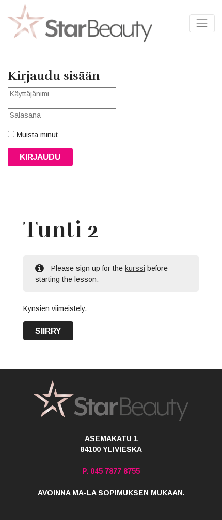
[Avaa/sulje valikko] (202, 23)
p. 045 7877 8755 (111, 471)
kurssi (135, 268)
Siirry (48, 331)
